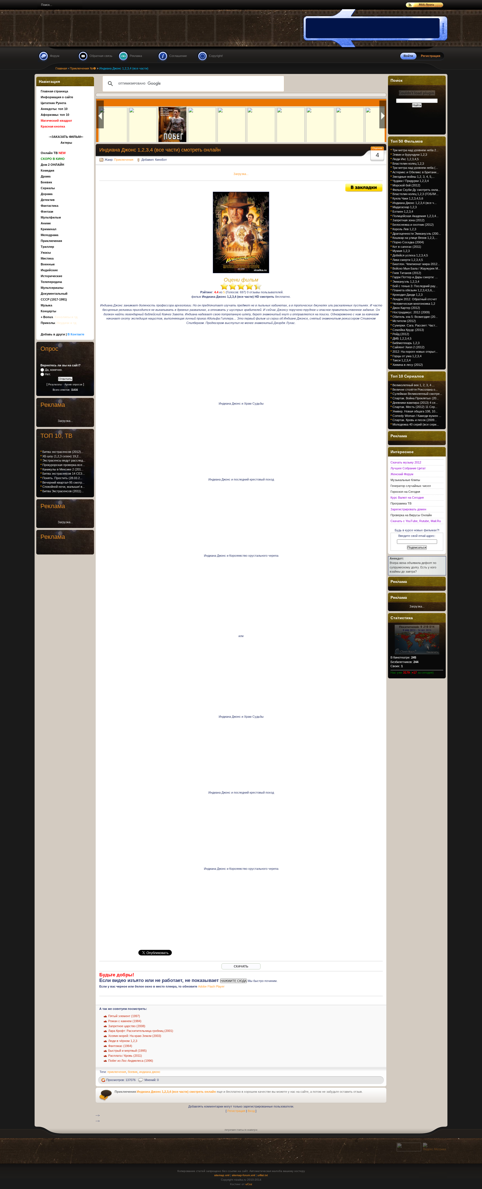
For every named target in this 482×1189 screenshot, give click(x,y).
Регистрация (236, 1111)
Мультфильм (51, 217)
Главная (61, 68)
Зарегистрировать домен (408, 509)
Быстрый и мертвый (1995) (127, 1050)
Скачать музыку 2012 (406, 462)
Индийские (49, 270)
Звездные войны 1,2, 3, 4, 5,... (413, 176)
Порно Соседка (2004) (408, 242)
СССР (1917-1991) (54, 299)
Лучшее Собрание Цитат (408, 468)
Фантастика (49, 205)
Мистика (47, 258)
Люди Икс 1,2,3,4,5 (405, 159)
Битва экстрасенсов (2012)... (62, 451)
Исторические (51, 276)
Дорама (46, 194)
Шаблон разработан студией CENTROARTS (433, 1176)
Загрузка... (241, 174)
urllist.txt (262, 1175)
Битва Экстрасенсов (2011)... (63, 491)
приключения (116, 1071)
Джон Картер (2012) (406, 307)
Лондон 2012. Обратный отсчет (414, 299)
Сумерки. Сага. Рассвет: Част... (414, 325)
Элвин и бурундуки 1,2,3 (409, 154)
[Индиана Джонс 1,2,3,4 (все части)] (364, 190)
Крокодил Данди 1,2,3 (407, 294)
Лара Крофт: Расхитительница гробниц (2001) (140, 1030)
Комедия (47, 170)
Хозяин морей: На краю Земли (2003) (134, 1035)
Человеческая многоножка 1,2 (413, 303)
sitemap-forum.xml (243, 1175)
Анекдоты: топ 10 (54, 109)
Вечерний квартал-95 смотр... (63, 482)
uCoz (248, 1184)
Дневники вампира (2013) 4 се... (415, 402)
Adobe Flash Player (211, 986)
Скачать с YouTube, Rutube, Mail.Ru (416, 521)
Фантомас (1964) (120, 1046)
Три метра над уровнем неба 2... (415, 150)
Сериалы (48, 188)
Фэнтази (47, 211)
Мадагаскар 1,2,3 (404, 207)
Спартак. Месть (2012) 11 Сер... (414, 407)
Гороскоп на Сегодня (405, 491)
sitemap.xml (221, 1175)
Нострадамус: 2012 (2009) (411, 312)
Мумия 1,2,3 (401, 251)
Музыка (46, 305)
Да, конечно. (53, 369)
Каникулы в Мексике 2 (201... (62, 469)
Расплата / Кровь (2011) (125, 1055)
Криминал (48, 229)
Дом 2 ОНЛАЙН (52, 164)
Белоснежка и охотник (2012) (413, 224)
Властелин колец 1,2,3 (408, 163)
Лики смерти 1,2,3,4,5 (407, 259)
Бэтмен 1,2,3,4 (402, 211)
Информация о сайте (57, 97)
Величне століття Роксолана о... (415, 389)
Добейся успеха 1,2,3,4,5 (410, 255)
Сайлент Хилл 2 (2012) (408, 347)
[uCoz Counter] (409, 1150)
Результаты (55, 384)
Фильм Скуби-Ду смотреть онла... (416, 189)
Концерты (48, 311)
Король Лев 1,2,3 (404, 229)
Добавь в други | (62, 334)
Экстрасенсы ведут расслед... (63, 460)
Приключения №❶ (83, 68)
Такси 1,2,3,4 (401, 360)
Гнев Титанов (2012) (406, 273)
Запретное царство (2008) (126, 1026)
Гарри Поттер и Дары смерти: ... (415, 277)
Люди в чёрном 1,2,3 (122, 1041)
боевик (133, 1071)
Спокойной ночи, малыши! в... (63, 486)
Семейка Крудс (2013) (408, 330)
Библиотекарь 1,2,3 (406, 343)
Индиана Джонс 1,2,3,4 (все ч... (414, 203)
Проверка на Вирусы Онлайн (411, 515)
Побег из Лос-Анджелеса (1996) (130, 1060)
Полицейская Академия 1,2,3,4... (415, 216)
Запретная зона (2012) (408, 220)
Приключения (123, 159)
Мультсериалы (52, 287)
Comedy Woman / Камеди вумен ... (416, 415)
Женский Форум (402, 474)
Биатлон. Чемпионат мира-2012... (416, 264)
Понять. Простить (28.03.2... (62, 478)
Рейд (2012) (400, 334)
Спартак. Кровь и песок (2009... (414, 420)
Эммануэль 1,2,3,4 (405, 281)
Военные (48, 264)
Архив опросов (73, 384)
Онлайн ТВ (53, 153)
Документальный (54, 293)
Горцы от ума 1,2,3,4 (406, 356)
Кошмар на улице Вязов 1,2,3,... (414, 237)
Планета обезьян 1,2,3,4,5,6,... (413, 290)
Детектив (48, 199)
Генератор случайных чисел (411, 485)
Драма (45, 176)
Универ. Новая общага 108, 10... (415, 411)
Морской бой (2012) (406, 185)
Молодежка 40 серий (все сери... (415, 424)
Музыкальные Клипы (405, 480)
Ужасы (46, 252)
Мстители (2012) (404, 321)
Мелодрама (49, 235)
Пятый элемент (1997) (124, 1016)
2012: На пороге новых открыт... (415, 351)
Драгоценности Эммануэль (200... (416, 233)
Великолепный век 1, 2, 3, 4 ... (413, 385)
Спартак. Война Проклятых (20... (415, 398)
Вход (251, 1111)
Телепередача (51, 282)
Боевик (46, 182)
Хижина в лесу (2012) (407, 364)
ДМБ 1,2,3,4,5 (401, 338)
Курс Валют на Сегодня (407, 497)
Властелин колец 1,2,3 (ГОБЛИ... (415, 194)
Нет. (48, 374)
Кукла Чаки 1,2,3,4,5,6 (407, 198)
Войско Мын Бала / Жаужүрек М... (416, 268)
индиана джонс (149, 1071)
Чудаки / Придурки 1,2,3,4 (410, 180)
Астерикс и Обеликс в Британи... (415, 172)
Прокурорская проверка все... (63, 465)
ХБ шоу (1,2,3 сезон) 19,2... (61, 456)
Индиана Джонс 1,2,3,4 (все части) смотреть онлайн (176, 1091)
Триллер (47, 246)
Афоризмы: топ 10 (55, 114)
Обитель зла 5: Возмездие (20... (415, 316)
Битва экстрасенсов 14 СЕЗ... (63, 473)
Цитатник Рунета (53, 103)
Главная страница (54, 91)
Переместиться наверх (241, 1129)
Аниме (46, 223)
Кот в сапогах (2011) (406, 246)
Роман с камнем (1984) (124, 1021)
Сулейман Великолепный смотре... (417, 393)
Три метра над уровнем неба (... (415, 167)
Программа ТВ (401, 503)
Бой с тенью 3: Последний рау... (415, 286)
